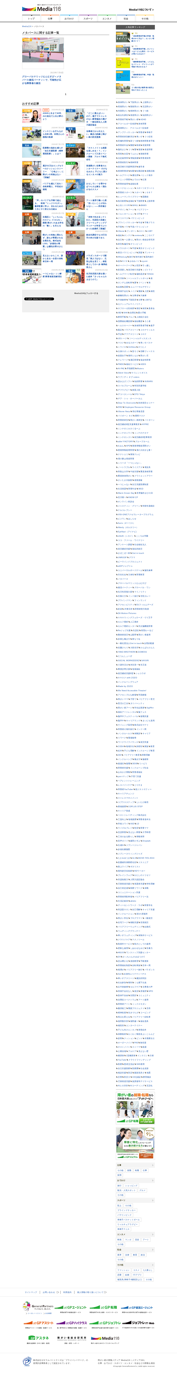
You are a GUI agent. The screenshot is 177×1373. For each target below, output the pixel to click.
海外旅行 (139, 257)
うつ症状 (149, 136)
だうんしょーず (125, 656)
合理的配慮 (149, 643)
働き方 (137, 759)
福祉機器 (138, 321)
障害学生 (148, 905)
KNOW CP (133, 497)
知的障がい (147, 115)
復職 (128, 763)
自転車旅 (136, 965)
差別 (120, 244)
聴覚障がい (135, 106)
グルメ (131, 317)
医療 (120, 1064)
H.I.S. (124, 261)
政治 (143, 1255)
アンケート (150, 252)
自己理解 (136, 909)
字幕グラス (150, 222)
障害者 (141, 132)
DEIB (134, 763)
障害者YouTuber (125, 789)
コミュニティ (144, 995)
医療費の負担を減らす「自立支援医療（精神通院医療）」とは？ (53, 151)
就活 (136, 991)
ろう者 (148, 321)
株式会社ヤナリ (141, 725)
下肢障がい (135, 102)
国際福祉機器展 (125, 321)
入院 (147, 291)
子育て (133, 699)
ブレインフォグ (125, 875)
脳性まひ (122, 149)
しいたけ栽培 (142, 802)
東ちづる (136, 639)
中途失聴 (134, 471)
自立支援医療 (124, 1068)
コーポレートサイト (34, 1313)
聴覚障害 (144, 154)
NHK (125, 313)
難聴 (132, 145)
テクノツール (138, 939)
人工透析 (134, 622)
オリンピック (136, 244)
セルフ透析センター (127, 626)
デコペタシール (125, 394)
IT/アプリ (137, 1275)
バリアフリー (142, 209)
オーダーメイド (125, 1043)
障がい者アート (125, 708)
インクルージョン (126, 914)
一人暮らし (129, 240)
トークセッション (126, 188)
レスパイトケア (125, 785)
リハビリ (143, 763)
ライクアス (137, 467)
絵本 (120, 751)
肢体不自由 (123, 995)
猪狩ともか (133, 355)
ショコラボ (141, 673)
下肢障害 (140, 201)
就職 (129, 1170)
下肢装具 (132, 300)
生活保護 (122, 489)
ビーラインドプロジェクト (130, 562)
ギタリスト (135, 866)
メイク (133, 291)
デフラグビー (124, 390)
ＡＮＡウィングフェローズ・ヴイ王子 (135, 617)
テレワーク (123, 360)
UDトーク (122, 338)
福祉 (120, 235)
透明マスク (140, 416)
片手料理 (146, 832)
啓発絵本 (142, 1030)
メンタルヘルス (125, 733)
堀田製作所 (123, 1021)
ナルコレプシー (125, 510)
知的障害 (138, 381)
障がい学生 (123, 918)
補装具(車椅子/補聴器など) (129, 1279)
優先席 (135, 175)
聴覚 (140, 149)
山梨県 (133, 635)
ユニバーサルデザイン (140, 287)
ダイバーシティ (137, 703)
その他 (144, 18)
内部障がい (123, 111)
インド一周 (141, 729)
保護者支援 (139, 884)
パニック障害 (124, 179)
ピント (139, 1038)
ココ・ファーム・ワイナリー (131, 540)
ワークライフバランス (128, 742)
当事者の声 (147, 987)
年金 (140, 222)
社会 (126, 18)
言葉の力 (122, 596)
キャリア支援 (148, 909)
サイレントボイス (139, 373)
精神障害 (134, 162)
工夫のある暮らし (126, 836)
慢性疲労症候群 (125, 871)
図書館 (145, 197)
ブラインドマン (125, 600)
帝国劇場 (142, 695)
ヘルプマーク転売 (126, 274)
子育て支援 (136, 776)
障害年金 (132, 489)
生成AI (121, 845)
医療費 (135, 1068)
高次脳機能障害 (145, 626)
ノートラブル (124, 467)
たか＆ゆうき (124, 858)
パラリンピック (137, 218)
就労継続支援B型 (126, 673)
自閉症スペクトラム (127, 1000)
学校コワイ (123, 824)
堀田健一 (134, 1021)
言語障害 (122, 832)
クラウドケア (124, 939)
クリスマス (123, 218)
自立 (120, 240)
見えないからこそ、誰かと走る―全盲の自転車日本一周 (53, 258)
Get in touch (138, 553)
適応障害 (134, 360)
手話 (120, 334)
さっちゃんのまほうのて (134, 957)
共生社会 (122, 574)
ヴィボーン (132, 231)
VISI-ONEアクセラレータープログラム (136, 514)
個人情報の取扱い (90, 1292)
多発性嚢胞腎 (124, 849)
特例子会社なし (125, 991)
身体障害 (142, 124)
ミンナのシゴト (125, 437)
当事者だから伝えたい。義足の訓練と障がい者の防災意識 (96, 134)
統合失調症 (123, 115)
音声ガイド (123, 841)
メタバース (123, 579)
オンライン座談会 (126, 501)
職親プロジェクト (136, 1008)
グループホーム (142, 441)
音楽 (137, 1239)
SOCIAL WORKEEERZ (128, 660)
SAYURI (145, 660)
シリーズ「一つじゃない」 (130, 463)
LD (137, 824)
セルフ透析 (123, 622)
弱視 (120, 154)
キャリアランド (133, 720)
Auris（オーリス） (126, 523)
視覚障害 (146, 145)
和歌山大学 (123, 471)
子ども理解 (129, 751)
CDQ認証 (136, 1077)
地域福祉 (136, 669)
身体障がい (123, 102)
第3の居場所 (142, 914)
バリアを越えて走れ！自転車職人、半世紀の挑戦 (53, 186)
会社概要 (48, 1313)
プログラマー (136, 918)
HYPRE (145, 424)
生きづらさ (133, 1012)
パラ (126, 227)
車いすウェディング (127, 935)
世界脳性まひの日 (145, 493)
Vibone (121, 231)
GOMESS (142, 652)
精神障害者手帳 (147, 141)
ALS (134, 858)
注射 (152, 1055)
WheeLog (122, 257)
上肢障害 (151, 201)
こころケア (149, 235)
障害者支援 (123, 768)
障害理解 (146, 755)
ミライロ (122, 347)
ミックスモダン (139, 1004)
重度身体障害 (146, 471)
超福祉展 (134, 184)
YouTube (122, 1060)
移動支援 (134, 922)
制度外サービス (125, 944)
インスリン (143, 1055)
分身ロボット (124, 351)
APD (128, 446)
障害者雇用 (123, 184)
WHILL (135, 205)
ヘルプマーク (124, 175)
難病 (140, 291)
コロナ (143, 334)
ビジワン (122, 519)
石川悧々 (122, 497)
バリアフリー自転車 (141, 1017)
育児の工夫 (123, 703)
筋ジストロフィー (143, 789)
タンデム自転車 (125, 282)
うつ (130, 149)
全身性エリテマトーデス (135, 974)
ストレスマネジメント (128, 798)
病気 (144, 308)
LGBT (150, 231)
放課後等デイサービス (142, 1081)
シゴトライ (147, 270)
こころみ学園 (142, 536)
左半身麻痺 (123, 987)
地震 (149, 1073)
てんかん (134, 154)
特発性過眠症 (148, 506)
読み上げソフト (125, 381)
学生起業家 (139, 708)
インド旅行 (133, 596)
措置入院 (136, 390)
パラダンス (150, 970)
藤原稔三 (122, 1008)
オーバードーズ (125, 265)
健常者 (141, 167)
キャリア (146, 733)
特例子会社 (123, 291)
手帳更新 (144, 961)
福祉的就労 (137, 549)
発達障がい (135, 115)
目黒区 (133, 995)
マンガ (128, 1239)
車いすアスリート (126, 978)
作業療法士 (150, 1038)
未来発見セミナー (146, 403)
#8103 (121, 952)
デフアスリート (131, 334)
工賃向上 (122, 819)
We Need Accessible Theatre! (132, 690)
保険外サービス (145, 935)
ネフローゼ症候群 (126, 308)
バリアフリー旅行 (134, 970)
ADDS (143, 364)
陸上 (119, 1205)
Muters (140, 368)
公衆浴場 (122, 1051)
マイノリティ (140, 592)
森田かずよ (135, 841)
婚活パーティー (125, 587)
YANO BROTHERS (127, 652)
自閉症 (133, 313)
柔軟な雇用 (123, 948)
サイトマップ (31, 1292)
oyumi (145, 261)
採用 (119, 1175)
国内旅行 (149, 257)
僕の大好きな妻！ (144, 450)
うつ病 (145, 111)
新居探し (122, 270)
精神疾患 (122, 1012)
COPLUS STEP (135, 806)
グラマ (132, 557)
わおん (121, 446)
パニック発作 (146, 175)
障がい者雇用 (144, 635)
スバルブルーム (125, 386)
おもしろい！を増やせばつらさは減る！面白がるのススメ (96, 186)
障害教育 (140, 574)
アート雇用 (143, 1000)
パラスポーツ (124, 248)
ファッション (123, 1270)
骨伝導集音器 (138, 411)
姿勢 (120, 1038)
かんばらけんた (147, 647)
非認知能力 (123, 879)
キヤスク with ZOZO (127, 678)
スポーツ (88, 18)
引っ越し (146, 265)
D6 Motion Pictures (127, 613)
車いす (139, 136)
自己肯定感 (123, 888)
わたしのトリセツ (142, 875)
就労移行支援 (134, 270)
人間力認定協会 (137, 879)
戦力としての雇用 (142, 944)
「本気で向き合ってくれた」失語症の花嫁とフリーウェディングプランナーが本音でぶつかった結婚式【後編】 (96, 223)
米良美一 (134, 665)
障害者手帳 (123, 119)
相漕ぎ (121, 970)
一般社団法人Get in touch (130, 643)
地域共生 (130, 746)
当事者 (135, 295)
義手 (153, 325)
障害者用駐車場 (125, 897)
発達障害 (149, 149)
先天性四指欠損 (125, 592)
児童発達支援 (124, 1081)
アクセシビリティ (126, 605)
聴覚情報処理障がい (141, 446)
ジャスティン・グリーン (129, 506)
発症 (138, 308)
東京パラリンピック (127, 252)
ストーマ (136, 1047)
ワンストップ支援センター (138, 952)
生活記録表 (123, 901)
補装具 (121, 1025)
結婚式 (147, 927)
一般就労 (149, 918)
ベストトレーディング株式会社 (132, 815)
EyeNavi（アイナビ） (128, 532)
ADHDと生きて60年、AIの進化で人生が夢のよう (53, 116)
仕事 (50, 18)
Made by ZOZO (125, 686)
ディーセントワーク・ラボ (130, 905)
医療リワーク (136, 888)
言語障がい (147, 106)
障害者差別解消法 (126, 136)
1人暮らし (148, 1270)
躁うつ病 (134, 141)
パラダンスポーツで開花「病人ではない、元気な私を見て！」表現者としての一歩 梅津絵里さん (96, 261)
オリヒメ (142, 347)
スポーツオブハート (145, 188)
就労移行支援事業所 (127, 167)
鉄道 (120, 609)
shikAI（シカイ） (126, 536)
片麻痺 (143, 295)
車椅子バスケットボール (128, 1220)
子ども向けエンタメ (127, 1030)
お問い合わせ (49, 1292)
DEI (119, 755)
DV (119, 957)
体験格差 (122, 1034)
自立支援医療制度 (140, 484)
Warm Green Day (126, 493)
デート (145, 214)
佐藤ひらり (123, 647)
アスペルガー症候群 (127, 124)
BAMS (144, 205)
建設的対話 (141, 978)
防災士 (127, 1077)
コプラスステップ (126, 802)
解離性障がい (124, 295)
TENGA (150, 274)
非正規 (143, 665)
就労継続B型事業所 (143, 437)
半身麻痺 (122, 300)
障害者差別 (123, 420)
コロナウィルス (147, 330)
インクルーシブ (125, 759)
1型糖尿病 (131, 1055)
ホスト (142, 231)
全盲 (126, 154)
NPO (151, 991)
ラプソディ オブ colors (128, 377)
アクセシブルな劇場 (127, 695)
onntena (138, 235)
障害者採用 (145, 158)
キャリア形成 (124, 811)
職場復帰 (132, 738)
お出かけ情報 (124, 772)
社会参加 (122, 982)
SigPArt (149, 708)
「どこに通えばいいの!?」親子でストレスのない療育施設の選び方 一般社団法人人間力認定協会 (96, 119)
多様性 (139, 746)
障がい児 (144, 355)
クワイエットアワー (143, 476)
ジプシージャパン (134, 845)
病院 (153, 291)
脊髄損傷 (134, 158)
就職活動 (151, 171)
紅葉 (144, 179)
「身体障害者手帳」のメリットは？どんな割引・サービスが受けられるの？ (143, 51)
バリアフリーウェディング (130, 927)
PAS (136, 1043)
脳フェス (142, 712)
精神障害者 (123, 171)
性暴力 (149, 948)
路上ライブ (123, 866)
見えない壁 (143, 1051)
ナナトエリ (123, 454)
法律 (127, 1255)
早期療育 (131, 368)
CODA (121, 746)
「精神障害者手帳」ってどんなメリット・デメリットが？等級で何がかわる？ (143, 64)
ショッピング (131, 1185)
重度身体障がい (125, 476)
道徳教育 (134, 961)
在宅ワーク (123, 922)
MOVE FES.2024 (146, 858)
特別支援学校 (140, 386)
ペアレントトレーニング (129, 781)
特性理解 (150, 884)
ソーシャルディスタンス (140, 338)
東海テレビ (135, 454)
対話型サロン (124, 909)
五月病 (121, 278)
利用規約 (67, 1292)
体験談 (137, 733)
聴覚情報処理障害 (126, 450)
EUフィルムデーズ (144, 605)
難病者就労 (123, 635)
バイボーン (150, 420)
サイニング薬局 (125, 725)
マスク (121, 343)
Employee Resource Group (137, 407)
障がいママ (123, 699)
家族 (146, 746)
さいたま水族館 (125, 480)
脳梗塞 (145, 759)
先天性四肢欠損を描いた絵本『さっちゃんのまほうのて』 (96, 276)
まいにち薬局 (148, 720)
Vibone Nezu (124, 411)
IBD (119, 313)
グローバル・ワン (142, 587)
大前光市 (134, 647)
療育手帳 (122, 317)
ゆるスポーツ (132, 343)
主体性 (131, 574)
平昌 (134, 248)
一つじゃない (124, 484)
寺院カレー (145, 596)
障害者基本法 (144, 819)
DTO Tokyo (139, 394)
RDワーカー (139, 871)
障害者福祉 (137, 772)
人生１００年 (124, 205)
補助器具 (140, 274)
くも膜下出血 (140, 982)
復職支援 (144, 716)
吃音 (136, 828)
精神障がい (135, 111)
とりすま (138, 785)
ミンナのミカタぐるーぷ (129, 428)
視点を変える (124, 1017)
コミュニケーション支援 (129, 892)
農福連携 (122, 806)
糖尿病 (121, 1055)
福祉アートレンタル (127, 712)
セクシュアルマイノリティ (130, 304)
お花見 (137, 265)
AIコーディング (137, 1085)
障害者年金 (123, 145)
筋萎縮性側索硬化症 (127, 862)
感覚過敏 (138, 480)
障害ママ (144, 828)
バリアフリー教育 (131, 755)
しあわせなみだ (137, 948)
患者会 (152, 308)
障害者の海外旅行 (126, 729)
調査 (140, 252)
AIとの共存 (123, 1085)
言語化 (149, 1085)
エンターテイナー (134, 1025)
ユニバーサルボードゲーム (130, 570)
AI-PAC (121, 368)
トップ (31, 18)
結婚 (120, 287)
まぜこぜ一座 (124, 553)
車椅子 (149, 132)
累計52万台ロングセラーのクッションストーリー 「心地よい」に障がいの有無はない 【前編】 (53, 171)
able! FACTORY (125, 441)
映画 (138, 145)
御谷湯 (143, 1043)
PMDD (121, 364)
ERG (120, 407)
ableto (133, 901)
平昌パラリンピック (139, 227)
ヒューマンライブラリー (129, 197)
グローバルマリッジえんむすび (132, 583)
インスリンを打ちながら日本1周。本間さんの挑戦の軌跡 (53, 134)
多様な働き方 (124, 639)
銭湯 (144, 1047)
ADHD (143, 119)
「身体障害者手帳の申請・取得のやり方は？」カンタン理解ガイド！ (143, 38)
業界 (119, 1255)
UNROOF (122, 557)
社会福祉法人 (140, 544)
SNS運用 (140, 1064)
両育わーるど (147, 630)
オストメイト (124, 1047)
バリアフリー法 (141, 897)
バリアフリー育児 (146, 699)
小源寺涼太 (123, 665)
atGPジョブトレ (125, 566)
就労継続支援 (124, 549)
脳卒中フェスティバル (128, 716)
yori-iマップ (123, 776)
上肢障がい (147, 102)
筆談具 (148, 467)
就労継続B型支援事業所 (129, 424)
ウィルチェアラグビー (127, 1224)
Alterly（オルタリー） (128, 527)
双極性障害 (123, 141)
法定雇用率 (123, 158)
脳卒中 (121, 720)
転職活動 (140, 171)
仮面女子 (122, 355)
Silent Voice (123, 373)
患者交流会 (129, 1064)
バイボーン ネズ (125, 416)
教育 (152, 746)
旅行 (131, 257)
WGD (140, 489)
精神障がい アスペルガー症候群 (133, 128)
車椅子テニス (123, 1229)
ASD (132, 824)
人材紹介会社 (142, 317)
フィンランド (140, 600)
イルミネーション (126, 214)
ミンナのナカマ (141, 433)
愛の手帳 (142, 313)
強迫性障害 (145, 360)
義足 (120, 330)
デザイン (122, 209)
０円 (138, 214)
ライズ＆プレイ (125, 828)
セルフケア (135, 987)
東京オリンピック (146, 248)
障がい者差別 (136, 420)
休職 (147, 888)
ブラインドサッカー (127, 222)
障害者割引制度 (142, 609)
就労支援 (144, 742)
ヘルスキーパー (125, 325)
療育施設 (147, 1077)
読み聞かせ (123, 961)
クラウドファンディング (139, 1060)
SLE (120, 974)
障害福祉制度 (124, 965)
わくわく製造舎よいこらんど (141, 1034)
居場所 (143, 991)
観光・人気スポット (126, 1190)
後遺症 (121, 763)
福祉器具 (144, 1021)
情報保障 (140, 836)
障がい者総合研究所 (145, 240)
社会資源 (144, 1068)
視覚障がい (123, 106)
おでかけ (69, 18)
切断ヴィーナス (147, 351)
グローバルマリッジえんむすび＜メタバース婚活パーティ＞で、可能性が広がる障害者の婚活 (41, 79)
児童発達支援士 (125, 884)
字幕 (120, 227)
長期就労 (144, 922)
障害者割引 (123, 162)
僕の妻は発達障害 (126, 459)
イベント (142, 282)
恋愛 (126, 287)
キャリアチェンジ (126, 793)
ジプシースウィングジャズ (130, 854)
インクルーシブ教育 (145, 751)
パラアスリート (131, 330)
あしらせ (132, 519)
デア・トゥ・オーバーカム (130, 398)
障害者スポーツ (125, 192)
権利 (130, 982)
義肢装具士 (139, 1073)
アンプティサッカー (127, 132)
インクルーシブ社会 (139, 768)
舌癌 (148, 1008)
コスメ (136, 1270)
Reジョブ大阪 (124, 630)
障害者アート (124, 1004)
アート (131, 209)
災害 (120, 1077)
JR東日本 (128, 609)
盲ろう (135, 351)
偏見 (126, 244)
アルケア (132, 1051)
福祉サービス (132, 364)
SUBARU (149, 381)
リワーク (122, 738)
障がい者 (134, 119)
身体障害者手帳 (141, 325)
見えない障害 (134, 832)
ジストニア (143, 862)
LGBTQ (148, 300)
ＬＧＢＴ (149, 192)
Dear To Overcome (127, 403)
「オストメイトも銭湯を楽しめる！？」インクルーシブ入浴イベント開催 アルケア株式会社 (96, 154)
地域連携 (132, 819)
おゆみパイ (135, 261)
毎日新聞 (122, 201)
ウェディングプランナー (129, 931)
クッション (129, 1038)
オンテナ (128, 235)
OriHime (132, 347)
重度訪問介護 (124, 669)
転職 (132, 171)
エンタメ (107, 18)
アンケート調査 (125, 544)
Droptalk (146, 841)
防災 (130, 1073)
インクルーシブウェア (128, 682)
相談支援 (122, 1073)
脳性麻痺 (148, 570)
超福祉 (131, 201)
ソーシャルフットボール (137, 278)
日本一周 (146, 965)
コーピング (145, 1012)
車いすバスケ (146, 343)
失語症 (136, 630)
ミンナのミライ (125, 433)
